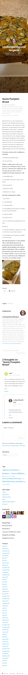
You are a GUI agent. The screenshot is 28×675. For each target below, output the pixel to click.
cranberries (5, 108)
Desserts (15, 473)
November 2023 (6, 553)
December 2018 (6, 648)
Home (3, 499)
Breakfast (10, 303)
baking (19, 470)
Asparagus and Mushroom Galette (11, 532)
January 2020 (5, 639)
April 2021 (4, 615)
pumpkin (20, 110)
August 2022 (5, 577)
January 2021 (5, 622)
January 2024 (5, 548)
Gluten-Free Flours (6, 497)
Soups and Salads (17, 481)
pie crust (10, 476)
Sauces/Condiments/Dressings (11, 478)
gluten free (8, 110)
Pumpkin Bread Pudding (8, 535)
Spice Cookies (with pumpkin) (10, 351)
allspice (5, 106)
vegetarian (8, 484)
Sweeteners (4, 504)
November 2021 (6, 598)
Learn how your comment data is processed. (13, 445)
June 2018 (4, 663)
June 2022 (4, 582)
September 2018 (6, 656)
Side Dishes (6, 481)
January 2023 (5, 565)
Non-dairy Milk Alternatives (8, 501)
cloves (15, 106)
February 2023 (5, 563)
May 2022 (4, 584)
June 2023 (4, 558)
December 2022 (6, 567)
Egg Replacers (5, 494)
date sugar (15, 108)
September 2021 (6, 603)
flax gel (4, 110)
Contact (4, 492)
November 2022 (6, 570)
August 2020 (5, 632)
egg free (21, 108)
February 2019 (5, 644)
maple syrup (15, 110)
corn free (19, 106)
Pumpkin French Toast (8, 538)
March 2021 (5, 617)
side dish (22, 478)
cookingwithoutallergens (14, 48)
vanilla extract (17, 111)
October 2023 (5, 555)
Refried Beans (6, 529)
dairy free (10, 108)
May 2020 (4, 636)
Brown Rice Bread (7, 525)
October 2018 (5, 653)
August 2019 (5, 641)
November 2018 (6, 651)
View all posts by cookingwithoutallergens (11, 343)
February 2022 (5, 591)
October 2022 (5, 572)
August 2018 (5, 658)
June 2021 (4, 610)
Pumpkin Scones (20, 353)
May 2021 (4, 613)
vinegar (7, 113)
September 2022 (6, 574)
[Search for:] (10, 454)
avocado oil (10, 106)
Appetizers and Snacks (10, 470)
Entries (21, 473)
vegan (3, 113)
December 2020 (6, 625)
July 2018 (4, 660)
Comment (21, 438)
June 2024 (4, 546)
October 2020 (5, 629)
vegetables (4, 484)
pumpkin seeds (5, 111)
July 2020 (4, 634)
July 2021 (4, 608)
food (25, 473)
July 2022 (4, 579)
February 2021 (5, 620)
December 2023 (6, 551)
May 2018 (4, 665)
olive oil (7, 476)
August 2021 (5, 605)
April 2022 (4, 586)
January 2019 (5, 646)
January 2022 (5, 594)
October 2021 (5, 601)
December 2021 (6, 596)
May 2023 (4, 560)
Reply (7, 391)
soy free (12, 111)
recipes (13, 476)
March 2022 (5, 589)
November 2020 (6, 627)
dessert (10, 473)
